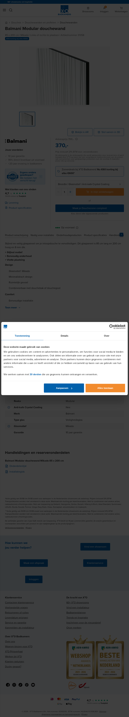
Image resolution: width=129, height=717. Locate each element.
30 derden (35, 374)
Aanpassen (62, 388)
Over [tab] (106, 335)
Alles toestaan (105, 388)
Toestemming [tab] (22, 335)
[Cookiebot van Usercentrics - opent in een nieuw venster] (111, 326)
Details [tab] (64, 335)
